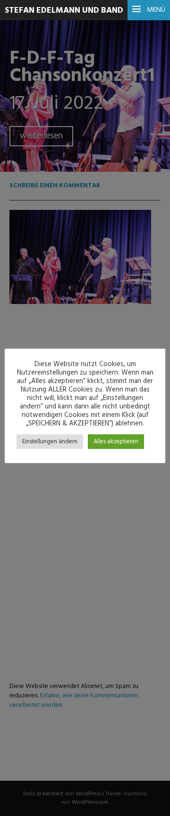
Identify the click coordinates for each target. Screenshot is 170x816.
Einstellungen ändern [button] (49, 442)
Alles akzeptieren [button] (116, 442)
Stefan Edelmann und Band (64, 10)
